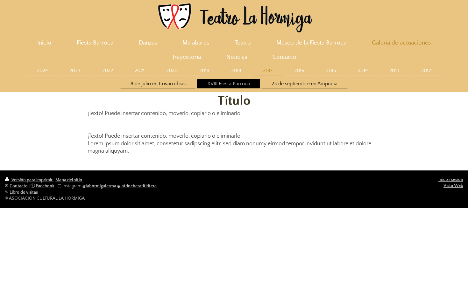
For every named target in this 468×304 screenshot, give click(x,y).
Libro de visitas (24, 192)
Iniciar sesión (450, 179)
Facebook (45, 186)
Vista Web (453, 185)
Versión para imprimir (32, 180)
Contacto (19, 186)
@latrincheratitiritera (137, 186)
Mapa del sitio (68, 180)
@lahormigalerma (99, 186)
